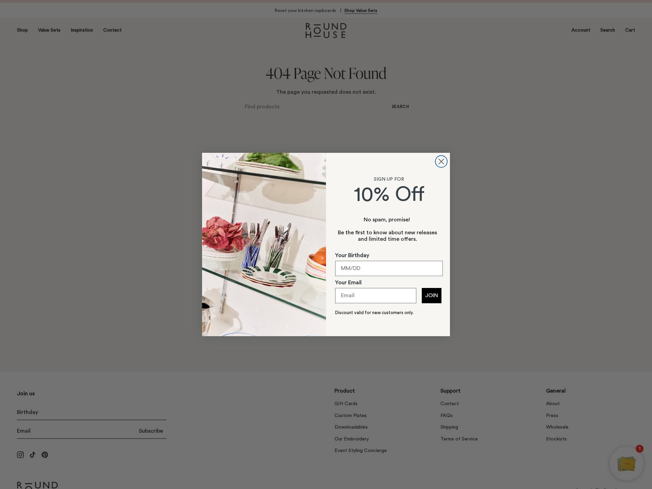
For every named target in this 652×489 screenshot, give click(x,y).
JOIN (431, 295)
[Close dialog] (441, 161)
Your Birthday (352, 255)
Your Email (348, 282)
